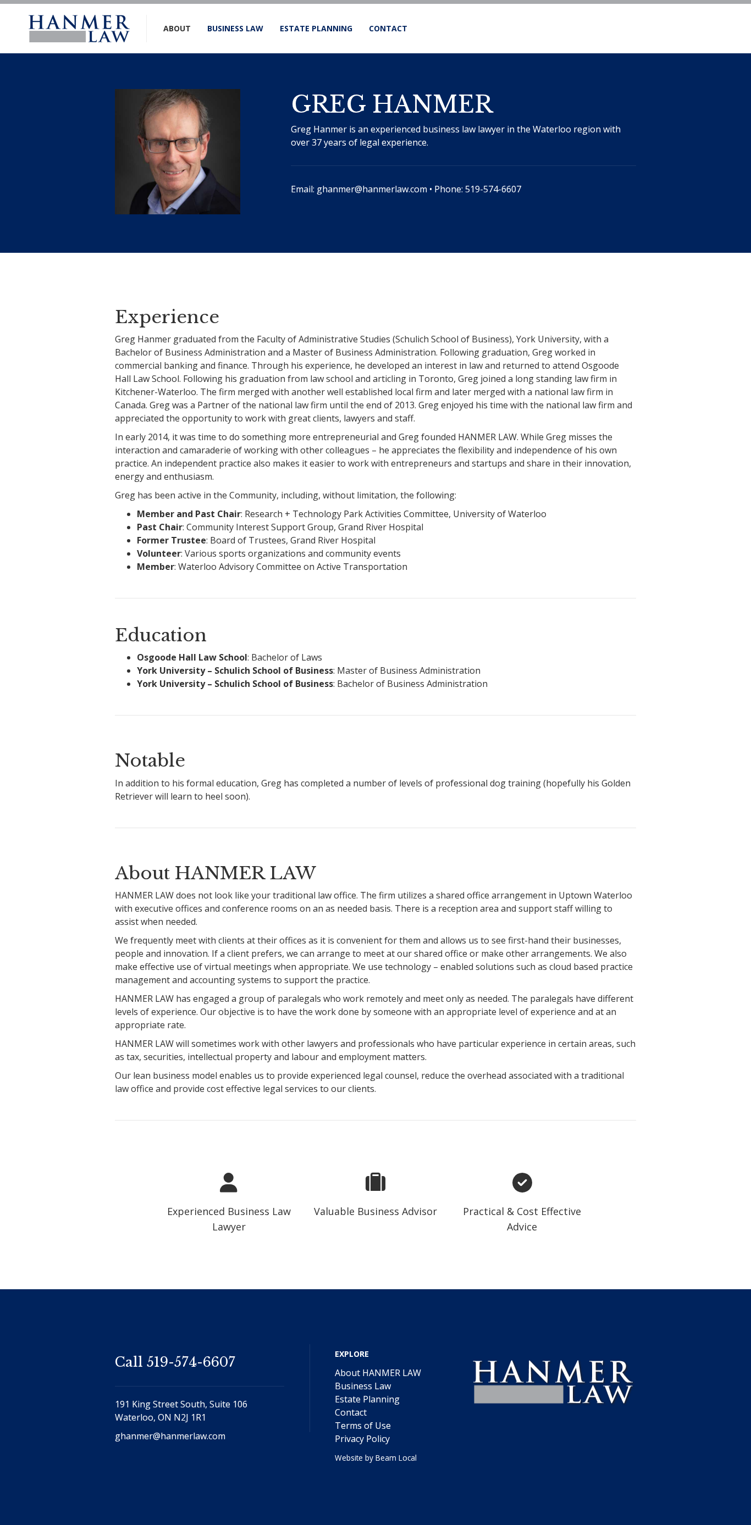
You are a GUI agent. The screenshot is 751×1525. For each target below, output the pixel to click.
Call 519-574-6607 (175, 1362)
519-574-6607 (493, 189)
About (177, 28)
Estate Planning (316, 28)
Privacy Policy (362, 1439)
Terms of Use (363, 1425)
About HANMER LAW (378, 1373)
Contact (388, 28)
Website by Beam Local (376, 1457)
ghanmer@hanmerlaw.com (372, 189)
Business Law (235, 28)
